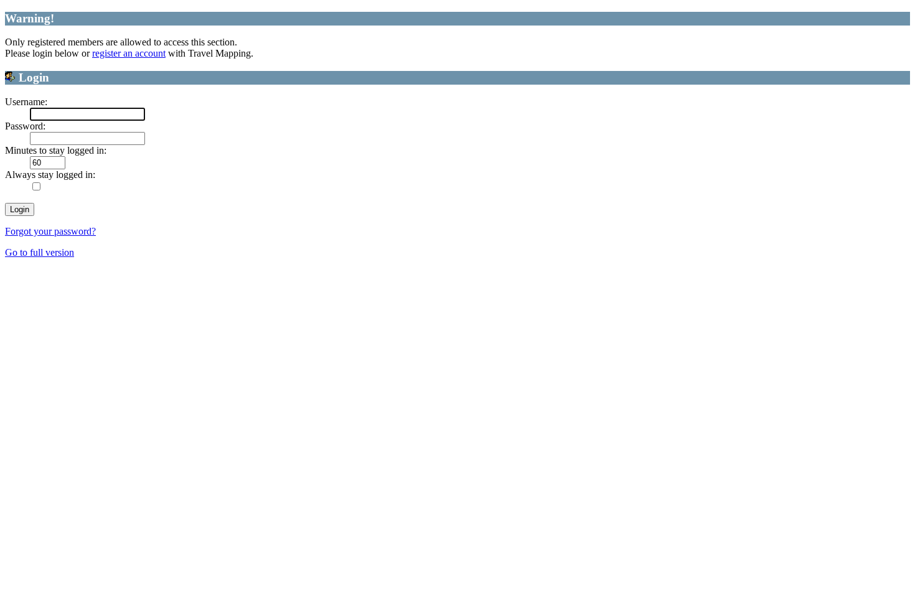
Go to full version (39, 252)
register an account (129, 53)
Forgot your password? (50, 231)
